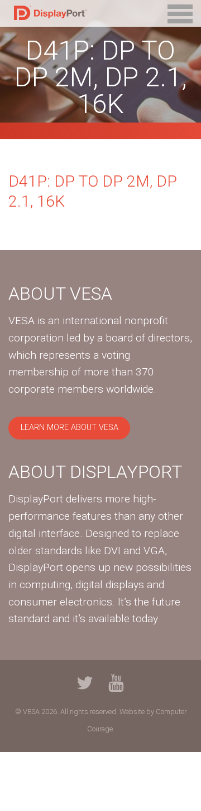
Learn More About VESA (69, 427)
